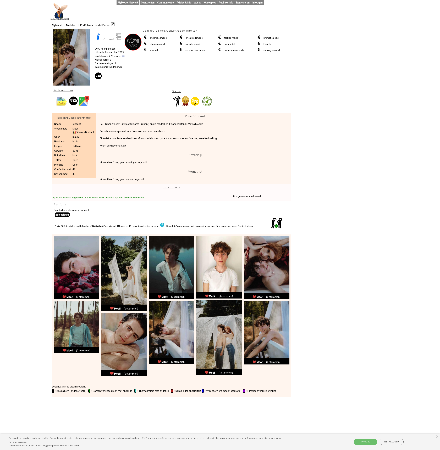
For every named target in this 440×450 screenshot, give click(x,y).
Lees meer (73, 445)
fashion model (231, 38)
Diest (75, 128)
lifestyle (267, 44)
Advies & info (184, 2)
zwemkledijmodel (194, 38)
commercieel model (195, 50)
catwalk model (192, 44)
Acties (197, 2)
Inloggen (257, 2)
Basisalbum (62, 214)
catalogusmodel (271, 50)
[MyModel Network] (60, 19)
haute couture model (234, 50)
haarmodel (229, 44)
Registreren (243, 2)
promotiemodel (271, 38)
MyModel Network (128, 2)
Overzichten (148, 2)
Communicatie (165, 2)
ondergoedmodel (158, 38)
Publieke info (226, 2)
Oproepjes (210, 2)
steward (154, 50)
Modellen (71, 25)
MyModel (57, 25)
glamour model (157, 44)
